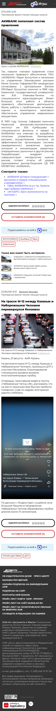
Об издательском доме (17, 576)
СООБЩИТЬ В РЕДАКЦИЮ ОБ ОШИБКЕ (23, 613)
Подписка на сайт (13, 591)
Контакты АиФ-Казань (16, 595)
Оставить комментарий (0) (28, 217)
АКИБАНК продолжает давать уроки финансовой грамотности (30, 267)
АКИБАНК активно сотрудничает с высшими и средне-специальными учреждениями (26, 179)
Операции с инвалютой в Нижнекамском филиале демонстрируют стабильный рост (33, 258)
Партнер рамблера (27, 697)
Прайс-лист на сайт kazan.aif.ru (22, 603)
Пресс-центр (41, 576)
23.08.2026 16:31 (9, 291)
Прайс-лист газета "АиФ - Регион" (22, 599)
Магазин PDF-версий (15, 580)
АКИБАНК (36, 66)
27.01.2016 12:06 (8, 11)
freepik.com (44, 353)
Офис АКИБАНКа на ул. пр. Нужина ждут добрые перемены (26, 187)
